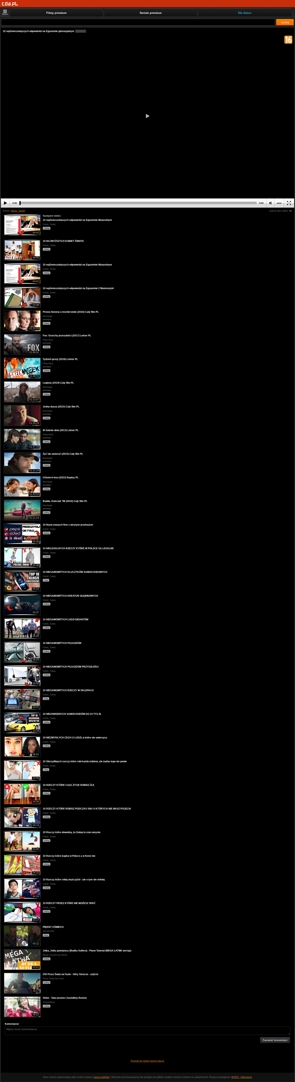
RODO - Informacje (241, 1077)
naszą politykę (101, 1077)
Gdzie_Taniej (18, 210)
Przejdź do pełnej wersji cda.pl (148, 1061)
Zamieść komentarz (275, 1040)
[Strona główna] (10, 3)
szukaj (285, 22)
